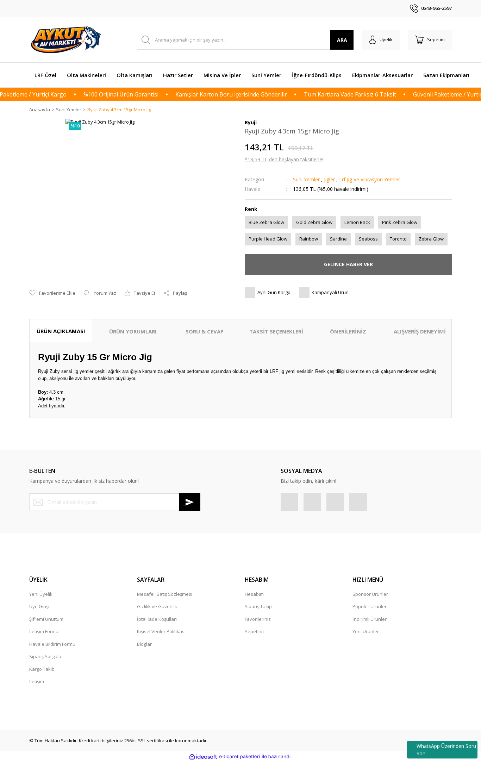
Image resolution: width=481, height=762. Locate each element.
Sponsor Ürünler (370, 594)
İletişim (36, 681)
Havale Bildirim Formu (52, 644)
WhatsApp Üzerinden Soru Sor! (446, 750)
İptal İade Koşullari (157, 619)
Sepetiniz (255, 631)
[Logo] (67, 40)
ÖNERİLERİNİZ (348, 331)
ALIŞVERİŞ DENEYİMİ (420, 331)
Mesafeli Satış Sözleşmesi (164, 594)
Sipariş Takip (258, 606)
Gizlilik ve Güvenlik (157, 606)
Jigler (329, 179)
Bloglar (144, 644)
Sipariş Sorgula (45, 656)
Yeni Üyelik (40, 594)
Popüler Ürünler (369, 606)
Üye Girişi (39, 606)
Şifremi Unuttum (46, 619)
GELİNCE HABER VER (348, 264)
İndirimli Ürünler (369, 619)
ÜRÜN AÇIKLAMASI (61, 331)
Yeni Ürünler (365, 631)
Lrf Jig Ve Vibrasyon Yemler (369, 179)
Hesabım (254, 594)
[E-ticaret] (239, 756)
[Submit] (189, 502)
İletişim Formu (43, 631)
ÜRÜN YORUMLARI (133, 331)
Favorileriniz (258, 619)
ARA (342, 40)
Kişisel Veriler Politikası (161, 631)
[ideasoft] (203, 756)
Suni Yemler (306, 179)
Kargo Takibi (42, 669)
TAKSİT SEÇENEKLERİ (276, 331)
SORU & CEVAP (205, 331)
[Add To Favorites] (52, 293)
